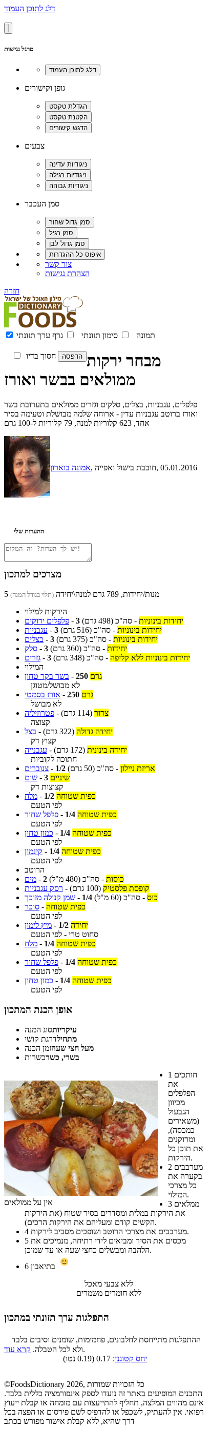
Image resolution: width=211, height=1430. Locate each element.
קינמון (34, 851)
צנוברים (37, 768)
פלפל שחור (41, 814)
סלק (31, 648)
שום (31, 777)
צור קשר (58, 264)
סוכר (32, 906)
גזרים (32, 657)
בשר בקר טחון (47, 676)
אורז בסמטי (42, 694)
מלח (31, 796)
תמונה (145, 335)
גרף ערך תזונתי (39, 335)
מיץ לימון (38, 925)
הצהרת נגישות (67, 273)
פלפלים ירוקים (47, 620)
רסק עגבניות (44, 888)
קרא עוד (17, 1349)
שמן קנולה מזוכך (50, 897)
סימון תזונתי (99, 335)
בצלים (34, 639)
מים (30, 879)
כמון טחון (39, 832)
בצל (30, 731)
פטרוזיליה (39, 713)
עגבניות (36, 630)
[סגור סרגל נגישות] (8, 28)
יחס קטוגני (131, 1358)
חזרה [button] (11, 290)
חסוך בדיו (41, 355)
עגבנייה (36, 749)
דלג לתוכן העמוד (29, 8)
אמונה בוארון (70, 467)
